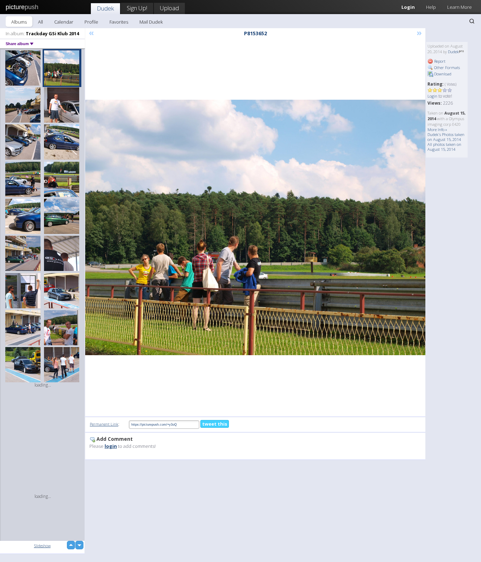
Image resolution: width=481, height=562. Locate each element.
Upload (169, 8)
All (40, 22)
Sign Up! (137, 8)
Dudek (105, 8)
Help (431, 7)
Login (408, 7)
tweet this (214, 424)
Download (442, 73)
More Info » (437, 129)
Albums (19, 22)
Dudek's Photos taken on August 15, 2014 (445, 137)
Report (439, 61)
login (111, 446)
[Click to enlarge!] (255, 227)
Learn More (459, 7)
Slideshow (42, 545)
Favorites (119, 22)
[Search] (471, 21)
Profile (91, 22)
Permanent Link (104, 424)
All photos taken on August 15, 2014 (444, 147)
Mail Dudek (151, 22)
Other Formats (446, 67)
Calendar (63, 22)
